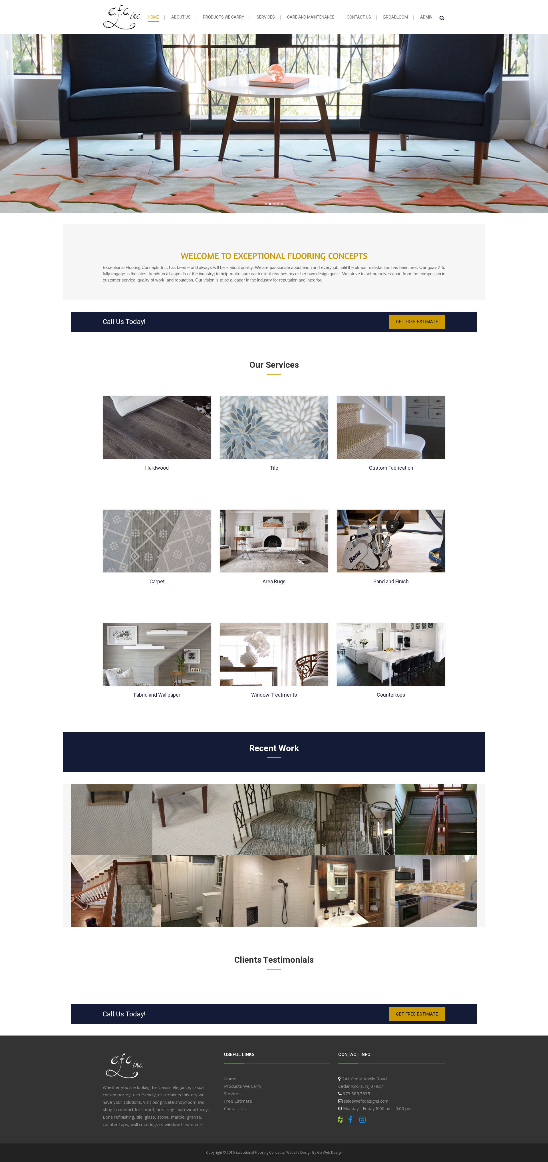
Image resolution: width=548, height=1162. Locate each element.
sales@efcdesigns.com (366, 1101)
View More (274, 124)
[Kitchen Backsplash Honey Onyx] (435, 890)
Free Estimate (238, 1101)
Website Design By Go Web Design (314, 1152)
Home (230, 1078)
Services (232, 1093)
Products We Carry (242, 1086)
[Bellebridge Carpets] (111, 819)
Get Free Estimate (417, 321)
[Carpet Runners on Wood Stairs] (274, 819)
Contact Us (235, 1108)
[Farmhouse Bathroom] (193, 890)
